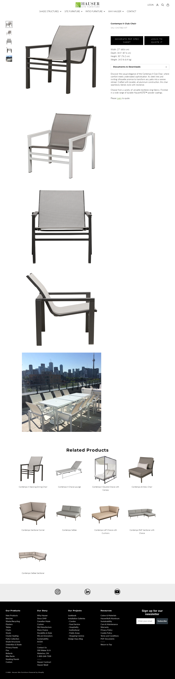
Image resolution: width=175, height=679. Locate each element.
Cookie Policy (106, 633)
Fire (7, 650)
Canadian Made (43, 621)
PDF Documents (107, 639)
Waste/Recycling (13, 621)
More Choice (42, 630)
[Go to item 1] (9, 24)
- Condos (72, 621)
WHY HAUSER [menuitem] (114, 11)
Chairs (8, 630)
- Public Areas (74, 633)
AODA (40, 641)
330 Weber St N (44, 650)
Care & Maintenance (109, 624)
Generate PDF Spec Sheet (127, 40)
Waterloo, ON (43, 653)
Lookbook (72, 615)
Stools (8, 633)
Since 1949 (41, 618)
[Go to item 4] (9, 50)
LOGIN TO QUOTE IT (156, 40)
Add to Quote (114, 167)
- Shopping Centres (76, 636)
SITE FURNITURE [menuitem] (72, 11)
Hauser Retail (42, 665)
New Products (12, 615)
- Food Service (74, 624)
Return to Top (106, 644)
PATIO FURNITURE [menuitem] (94, 11)
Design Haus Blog (75, 639)
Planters (9, 624)
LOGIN (151, 5)
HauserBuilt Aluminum (110, 618)
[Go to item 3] (9, 41)
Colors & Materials (108, 615)
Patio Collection (12, 639)
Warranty (105, 627)
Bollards (9, 653)
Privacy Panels (12, 647)
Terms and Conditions (110, 636)
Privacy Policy (106, 630)
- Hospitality (73, 627)
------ (39, 644)
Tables (8, 627)
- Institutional (73, 630)
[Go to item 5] (9, 58)
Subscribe (162, 621)
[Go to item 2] (9, 33)
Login (119, 98)
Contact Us (42, 647)
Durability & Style (44, 633)
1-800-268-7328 (44, 656)
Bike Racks (10, 656)
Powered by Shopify (36, 672)
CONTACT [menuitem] (131, 11)
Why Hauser (42, 615)
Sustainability (42, 639)
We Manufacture (44, 627)
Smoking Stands (12, 659)
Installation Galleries (76, 618)
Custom (9, 662)
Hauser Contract (44, 662)
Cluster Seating (12, 636)
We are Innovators (44, 636)
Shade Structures (13, 641)
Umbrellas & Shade (14, 644)
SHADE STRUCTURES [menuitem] (49, 11)
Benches (9, 618)
